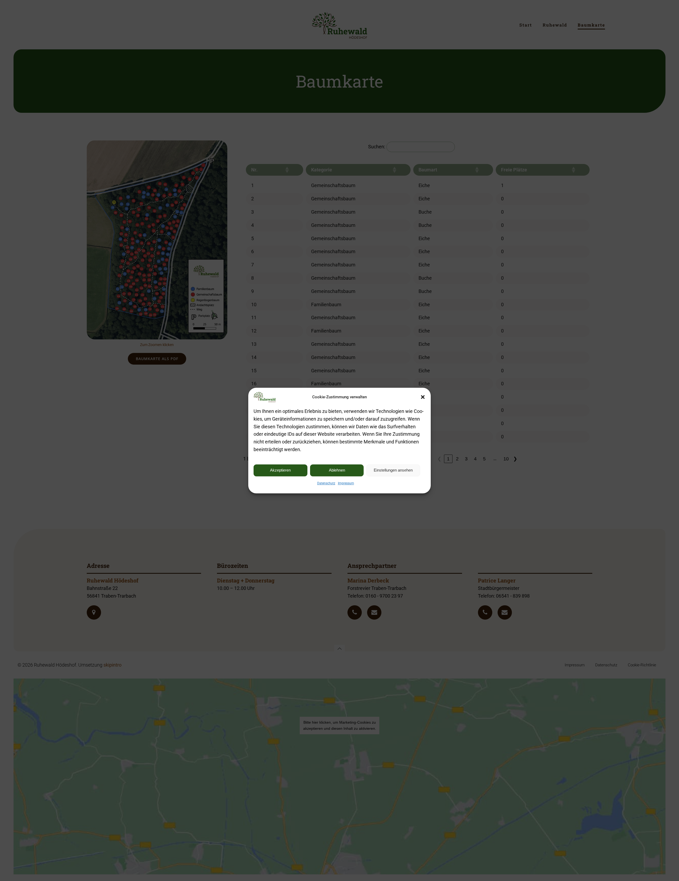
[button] (422, 397)
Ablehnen (337, 470)
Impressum (346, 483)
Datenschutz (326, 483)
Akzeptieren (280, 470)
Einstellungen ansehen (393, 470)
